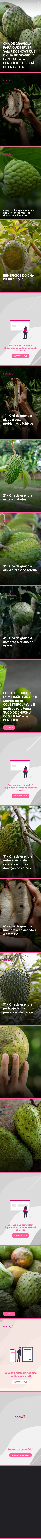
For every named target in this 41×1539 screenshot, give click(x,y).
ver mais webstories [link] (20, 1455)
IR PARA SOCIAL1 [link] (20, 356)
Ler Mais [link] (9, 727)
